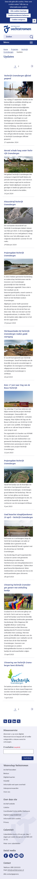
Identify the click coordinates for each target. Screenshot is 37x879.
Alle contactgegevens (11, 874)
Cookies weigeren (18, 20)
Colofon (6, 807)
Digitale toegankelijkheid (12, 815)
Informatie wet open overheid (14, 785)
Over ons (7, 792)
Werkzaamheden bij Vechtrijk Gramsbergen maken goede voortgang (16, 334)
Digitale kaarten (9, 777)
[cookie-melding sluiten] (34, 21)
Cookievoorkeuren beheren (18, 15)
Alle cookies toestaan (18, 11)
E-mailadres (12, 747)
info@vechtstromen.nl (15, 870)
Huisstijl (6, 781)
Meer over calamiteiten (12, 844)
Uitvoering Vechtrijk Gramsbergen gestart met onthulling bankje (17, 588)
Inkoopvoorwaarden (11, 788)
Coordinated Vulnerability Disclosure (17, 811)
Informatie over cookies (18, 7)
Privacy (6, 822)
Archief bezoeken (10, 770)
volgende (32, 66)
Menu (6, 42)
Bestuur (6, 773)
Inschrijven (28, 758)
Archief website (9, 804)
